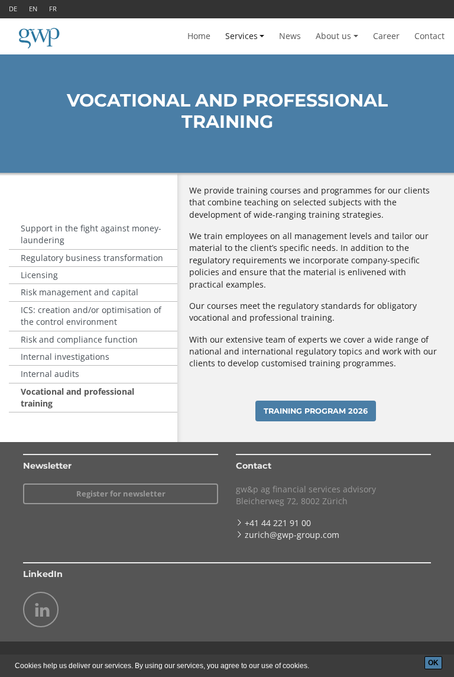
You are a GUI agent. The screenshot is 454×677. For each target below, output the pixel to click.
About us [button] (333, 35)
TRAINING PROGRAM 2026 (316, 411)
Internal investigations (65, 356)
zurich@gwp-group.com (292, 534)
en (33, 8)
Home (198, 35)
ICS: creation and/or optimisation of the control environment (91, 315)
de (13, 8)
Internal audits (50, 373)
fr (53, 8)
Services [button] (241, 35)
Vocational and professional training (77, 397)
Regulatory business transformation (92, 257)
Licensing (39, 275)
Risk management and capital (79, 292)
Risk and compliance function (79, 339)
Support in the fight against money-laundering (91, 234)
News (290, 35)
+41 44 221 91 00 (278, 522)
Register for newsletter (121, 493)
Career (386, 35)
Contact (429, 35)
